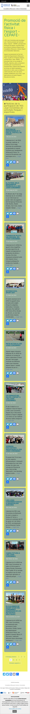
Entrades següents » (15, 663)
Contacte (12, 689)
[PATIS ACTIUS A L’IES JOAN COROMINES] (15, 340)
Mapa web (27, 688)
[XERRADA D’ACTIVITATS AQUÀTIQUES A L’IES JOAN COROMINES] (15, 443)
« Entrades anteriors (10, 656)
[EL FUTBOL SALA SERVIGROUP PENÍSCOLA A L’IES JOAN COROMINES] (15, 179)
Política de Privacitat (10, 688)
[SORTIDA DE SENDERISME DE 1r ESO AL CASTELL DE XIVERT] (15, 126)
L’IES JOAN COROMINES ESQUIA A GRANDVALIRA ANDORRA (14, 502)
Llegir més (9, 265)
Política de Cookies (19, 688)
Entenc (14, 711)
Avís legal (2, 688)
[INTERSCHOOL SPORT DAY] (15, 287)
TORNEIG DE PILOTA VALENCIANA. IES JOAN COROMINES (13, 237)
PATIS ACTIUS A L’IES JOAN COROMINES (14, 344)
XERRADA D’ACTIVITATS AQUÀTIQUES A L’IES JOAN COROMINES (14, 448)
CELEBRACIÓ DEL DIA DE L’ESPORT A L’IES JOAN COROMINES (13, 398)
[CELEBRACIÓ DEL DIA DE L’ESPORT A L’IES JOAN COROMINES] (15, 392)
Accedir (4, 1)
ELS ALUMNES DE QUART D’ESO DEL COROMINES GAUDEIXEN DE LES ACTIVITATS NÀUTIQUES (13, 610)
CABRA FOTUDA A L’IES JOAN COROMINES (13, 554)
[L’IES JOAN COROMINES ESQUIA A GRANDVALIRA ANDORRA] (15, 497)
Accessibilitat (17, 689)
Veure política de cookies (15, 708)
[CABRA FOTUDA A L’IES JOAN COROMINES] (15, 549)
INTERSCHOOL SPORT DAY (11, 292)
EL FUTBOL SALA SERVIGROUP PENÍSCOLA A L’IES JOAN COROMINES (13, 185)
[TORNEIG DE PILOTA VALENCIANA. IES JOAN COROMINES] (15, 232)
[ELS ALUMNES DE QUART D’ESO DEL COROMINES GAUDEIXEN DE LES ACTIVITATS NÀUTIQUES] (15, 603)
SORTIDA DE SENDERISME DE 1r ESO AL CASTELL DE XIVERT (14, 131)
